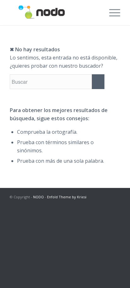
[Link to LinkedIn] (96, 204)
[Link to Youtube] (115, 204)
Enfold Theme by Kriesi (66, 197)
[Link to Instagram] (87, 204)
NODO (38, 197)
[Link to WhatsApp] (106, 204)
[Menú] (111, 12)
